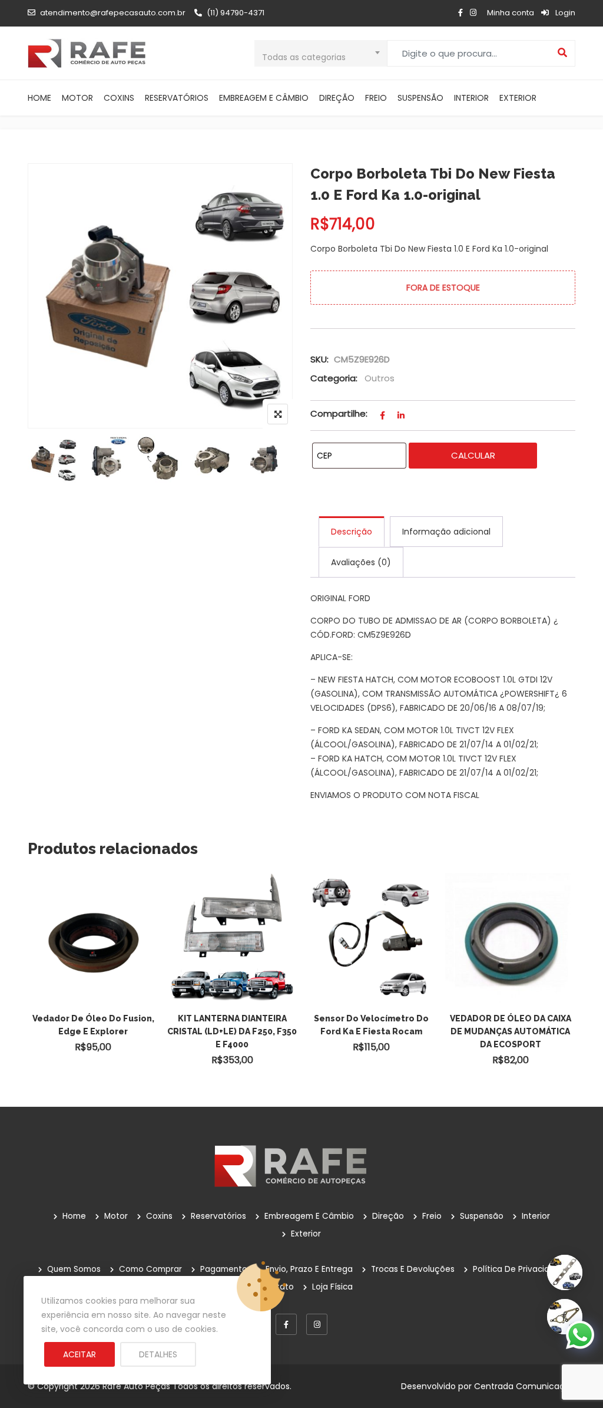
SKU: (319, 359)
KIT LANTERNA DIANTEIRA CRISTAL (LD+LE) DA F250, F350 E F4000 (232, 1031)
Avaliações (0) (361, 562)
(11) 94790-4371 (235, 12)
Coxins (119, 98)
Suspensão (420, 98)
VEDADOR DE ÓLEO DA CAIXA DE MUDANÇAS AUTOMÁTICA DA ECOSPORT (510, 1031)
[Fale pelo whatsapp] (580, 1334)
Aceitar (79, 1354)
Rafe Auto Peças (136, 1386)
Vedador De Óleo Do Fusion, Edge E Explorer (93, 1025)
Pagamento (223, 1269)
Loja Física (332, 1286)
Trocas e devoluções (413, 1269)
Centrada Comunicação (524, 1386)
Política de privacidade (519, 1269)
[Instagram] (316, 1324)
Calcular (473, 455)
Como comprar (150, 1269)
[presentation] (36, 983)
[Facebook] (286, 1324)
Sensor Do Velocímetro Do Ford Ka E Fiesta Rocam (371, 1025)
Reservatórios (176, 98)
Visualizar (98, 919)
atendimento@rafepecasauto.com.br (112, 12)
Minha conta (510, 12)
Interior (471, 98)
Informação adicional (446, 532)
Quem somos (74, 1269)
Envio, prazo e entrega (309, 1269)
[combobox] (320, 53)
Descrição (351, 532)
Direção (336, 98)
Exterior (517, 98)
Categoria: (333, 378)
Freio (376, 98)
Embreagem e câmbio (264, 98)
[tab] (352, 531)
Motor (77, 98)
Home (39, 98)
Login (564, 12)
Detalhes (158, 1354)
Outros (380, 378)
